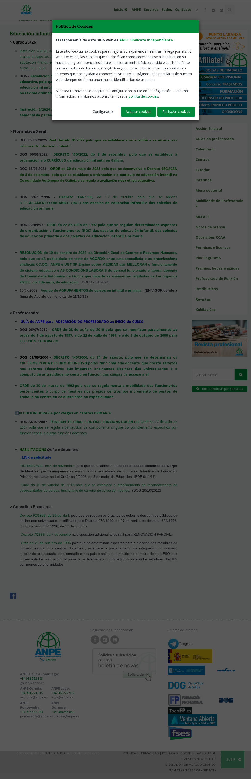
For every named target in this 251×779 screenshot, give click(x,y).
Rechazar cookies (176, 111)
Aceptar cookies (138, 111)
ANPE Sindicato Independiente (146, 40)
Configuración (104, 111)
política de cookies (143, 96)
